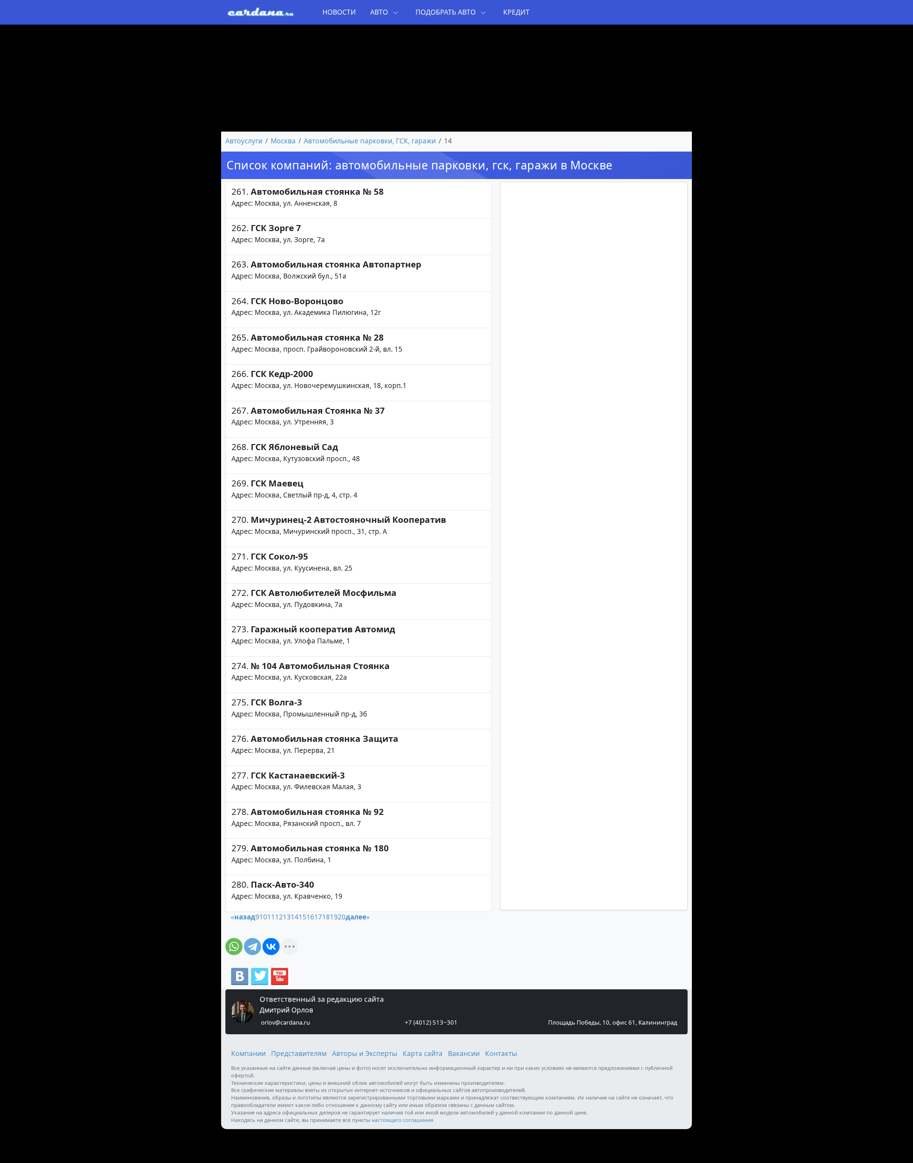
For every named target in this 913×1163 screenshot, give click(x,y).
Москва (283, 141)
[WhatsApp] (234, 946)
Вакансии (464, 1053)
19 (334, 917)
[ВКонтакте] (271, 946)
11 (271, 917)
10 (263, 917)
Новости (339, 12)
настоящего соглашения (402, 1119)
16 (310, 917)
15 (302, 917)
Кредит (516, 12)
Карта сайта (423, 1053)
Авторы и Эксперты (364, 1053)
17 (318, 917)
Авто (380, 12)
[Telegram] (252, 946)
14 (295, 917)
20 (342, 917)
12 (279, 917)
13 (287, 917)
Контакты (501, 1053)
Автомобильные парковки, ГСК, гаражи (370, 141)
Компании (248, 1053)
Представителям (299, 1053)
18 (326, 917)
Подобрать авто (446, 12)
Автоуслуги (243, 141)
